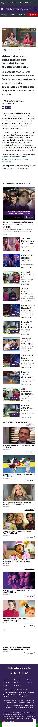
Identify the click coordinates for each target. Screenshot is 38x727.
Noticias (3, 15)
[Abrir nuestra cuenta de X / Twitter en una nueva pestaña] (11, 673)
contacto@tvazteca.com (26, 692)
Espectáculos (12, 49)
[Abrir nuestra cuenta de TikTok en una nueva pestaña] (19, 673)
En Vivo (34, 14)
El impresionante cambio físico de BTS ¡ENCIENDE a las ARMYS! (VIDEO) (18, 224)
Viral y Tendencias (25, 15)
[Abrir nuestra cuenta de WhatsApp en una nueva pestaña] (26, 673)
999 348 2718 (23, 694)
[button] (34, 720)
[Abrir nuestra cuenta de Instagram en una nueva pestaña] (15, 673)
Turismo (12, 15)
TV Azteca (14, 3)
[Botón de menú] (2, 9)
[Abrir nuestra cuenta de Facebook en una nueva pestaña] (23, 673)
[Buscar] (35, 9)
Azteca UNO (24, 3)
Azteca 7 (33, 3)
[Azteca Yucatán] (19, 9)
